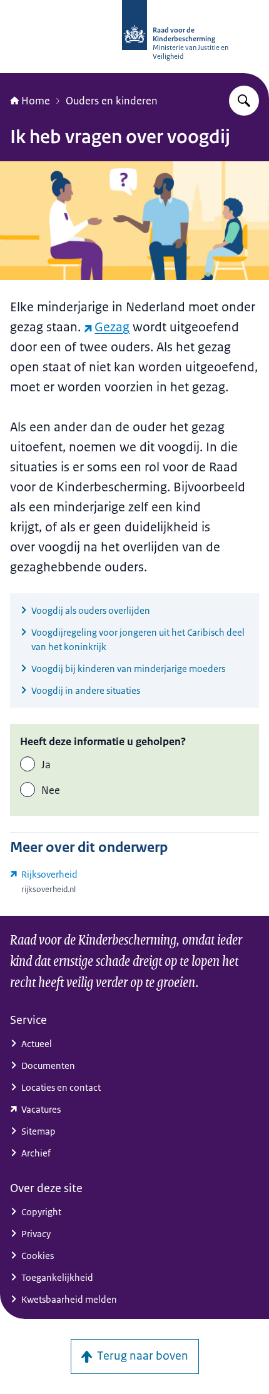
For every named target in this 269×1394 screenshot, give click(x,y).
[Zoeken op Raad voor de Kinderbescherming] (244, 101)
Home (35, 101)
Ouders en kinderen (112, 101)
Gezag (111, 327)
